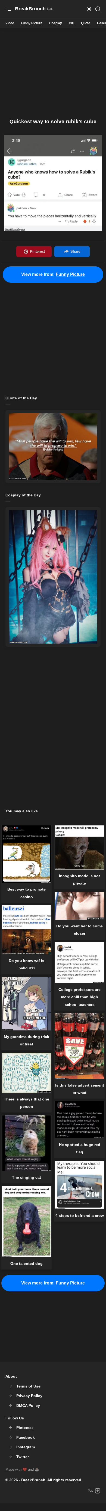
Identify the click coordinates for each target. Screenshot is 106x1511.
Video (9, 23)
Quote (85, 23)
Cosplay (55, 23)
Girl (71, 23)
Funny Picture (31, 23)
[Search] (98, 9)
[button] (89, 9)
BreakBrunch (33, 1480)
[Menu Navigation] (8, 9)
